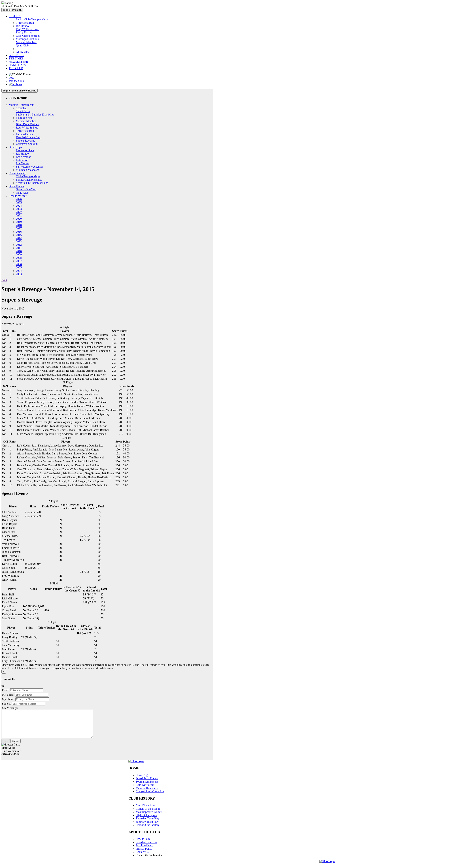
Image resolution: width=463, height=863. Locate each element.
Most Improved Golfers (149, 811)
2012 (19, 244)
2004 (19, 270)
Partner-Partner (24, 134)
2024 (19, 205)
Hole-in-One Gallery (147, 824)
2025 (19, 202)
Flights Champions (146, 815)
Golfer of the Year (26, 189)
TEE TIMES (16, 58)
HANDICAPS (17, 65)
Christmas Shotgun (27, 143)
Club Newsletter (145, 784)
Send (5, 741)
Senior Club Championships (32, 19)
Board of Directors (146, 842)
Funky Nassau (24, 32)
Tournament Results (147, 781)
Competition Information (150, 791)
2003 (19, 273)
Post (11, 77)
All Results (22, 52)
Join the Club (16, 80)
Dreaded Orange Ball (28, 137)
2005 (19, 267)
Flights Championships (29, 179)
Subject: (6, 703)
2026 (19, 199)
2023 (19, 208)
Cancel (15, 741)
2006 (19, 264)
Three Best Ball (25, 22)
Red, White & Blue (27, 29)
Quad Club (22, 45)
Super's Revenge (25, 140)
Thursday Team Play (147, 818)
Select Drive (23, 111)
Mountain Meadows (27, 169)
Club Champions (145, 805)
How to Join (143, 838)
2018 (19, 225)
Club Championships (28, 35)
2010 (19, 251)
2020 (19, 218)
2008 (19, 257)
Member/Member (26, 42)
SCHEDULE (16, 55)
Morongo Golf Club (28, 38)
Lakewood (22, 160)
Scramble (21, 108)
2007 (19, 260)
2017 (19, 228)
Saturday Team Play (147, 821)
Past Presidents (144, 845)
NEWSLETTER (18, 61)
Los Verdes (22, 163)
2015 (19, 234)
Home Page (142, 775)
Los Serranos (23, 156)
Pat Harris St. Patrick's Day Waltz (35, 114)
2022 (19, 212)
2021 (19, 215)
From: (5, 690)
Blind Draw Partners (27, 124)
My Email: (8, 694)
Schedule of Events (147, 778)
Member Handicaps (147, 788)
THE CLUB (16, 68)
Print (4, 280)
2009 (19, 254)
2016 (19, 231)
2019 (19, 221)
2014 (19, 238)
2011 (19, 247)
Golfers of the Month (148, 808)
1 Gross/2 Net (24, 117)
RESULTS (15, 16)
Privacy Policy (144, 848)
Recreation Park (25, 150)
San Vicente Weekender (29, 166)
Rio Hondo (22, 25)
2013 (19, 241)
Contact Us (142, 851)
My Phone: (8, 699)
